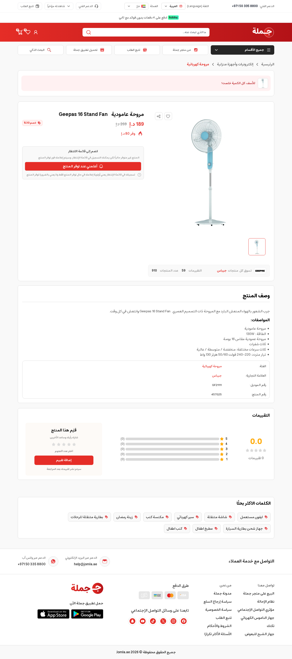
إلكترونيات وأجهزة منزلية (235, 64)
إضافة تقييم (64, 460)
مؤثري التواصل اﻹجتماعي (255, 609)
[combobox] (173, 6)
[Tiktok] (153, 621)
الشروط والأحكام (219, 625)
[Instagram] (173, 621)
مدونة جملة (223, 593)
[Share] (158, 116)
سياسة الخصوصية (218, 609)
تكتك (270, 625)
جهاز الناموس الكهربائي (257, 617)
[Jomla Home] (263, 32)
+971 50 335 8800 (245, 6)
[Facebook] (183, 621)
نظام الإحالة (265, 601)
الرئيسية (267, 64)
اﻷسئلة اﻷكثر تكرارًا (218, 634)
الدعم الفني (86, 6)
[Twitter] (163, 621)
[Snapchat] (132, 621)
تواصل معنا (266, 585)
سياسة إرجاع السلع (218, 601)
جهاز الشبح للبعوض (259, 634)
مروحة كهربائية (212, 366)
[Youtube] (142, 621)
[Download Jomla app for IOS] (53, 614)
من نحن (226, 585)
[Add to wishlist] (168, 116)
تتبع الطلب (27, 6)
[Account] (35, 32)
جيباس (217, 375)
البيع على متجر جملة (258, 593)
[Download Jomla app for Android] (87, 614)
